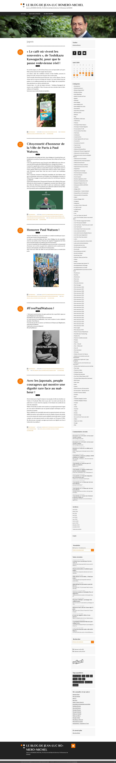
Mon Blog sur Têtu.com (78, 719)
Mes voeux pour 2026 (79, 325)
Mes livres (75, 700)
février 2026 (75, 521)
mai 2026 (75, 515)
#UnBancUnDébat (78, 92)
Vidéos (75, 418)
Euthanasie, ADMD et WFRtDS (81, 185)
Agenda (75, 98)
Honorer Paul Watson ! (43, 230)
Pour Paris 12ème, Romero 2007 (81, 376)
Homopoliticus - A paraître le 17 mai (81, 723)
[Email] (84, 53)
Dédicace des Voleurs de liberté (81, 164)
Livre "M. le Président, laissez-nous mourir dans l (83, 218)
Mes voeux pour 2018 (79, 311)
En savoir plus (74, 761)
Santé (75, 384)
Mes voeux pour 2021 (79, 315)
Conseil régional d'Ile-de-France (81, 139)
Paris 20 (76, 348)
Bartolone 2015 (77, 112)
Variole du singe (77, 414)
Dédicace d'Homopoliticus (80, 149)
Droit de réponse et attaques (80, 172)
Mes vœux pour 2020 (79, 329)
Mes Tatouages (77, 285)
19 (83, 73)
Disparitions (77, 168)
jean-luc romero (46, 428)
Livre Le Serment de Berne (80, 231)
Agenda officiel (76, 694)
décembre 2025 (76, 525)
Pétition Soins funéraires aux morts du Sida (83, 366)
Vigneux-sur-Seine (78, 421)
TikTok (75, 406)
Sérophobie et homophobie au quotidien (81, 704)
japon (44, 133)
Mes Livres (76, 279)
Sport (75, 396)
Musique (76, 339)
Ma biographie (48, 13)
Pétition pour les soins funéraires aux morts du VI (82, 363)
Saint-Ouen (76, 382)
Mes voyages (77, 327)
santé (87, 676)
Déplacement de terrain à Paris (81, 166)
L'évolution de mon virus (79, 245)
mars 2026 (75, 519)
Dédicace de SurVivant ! (79, 162)
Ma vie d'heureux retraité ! (80, 251)
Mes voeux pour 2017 (79, 309)
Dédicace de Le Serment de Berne (81, 153)
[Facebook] (74, 53)
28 (89, 75)
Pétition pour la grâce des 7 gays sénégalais (81, 360)
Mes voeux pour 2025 (79, 323)
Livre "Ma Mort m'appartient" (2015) (82, 220)
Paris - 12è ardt (77, 344)
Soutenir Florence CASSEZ (80, 392)
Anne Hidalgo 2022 (78, 104)
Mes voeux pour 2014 (79, 303)
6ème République (78, 94)
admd (80, 679)
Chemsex (76, 122)
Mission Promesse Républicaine (81, 331)
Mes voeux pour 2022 (79, 317)
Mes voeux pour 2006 (79, 287)
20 (86, 73)
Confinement (77, 135)
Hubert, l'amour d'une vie (78, 702)
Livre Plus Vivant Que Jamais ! (80, 237)
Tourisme (76, 408)
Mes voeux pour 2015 (79, 305)
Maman (75, 259)
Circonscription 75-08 (79, 128)
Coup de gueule (77, 147)
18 (80, 73)
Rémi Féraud (77, 380)
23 (74, 75)
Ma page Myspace (77, 710)
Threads (76, 402)
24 (77, 75)
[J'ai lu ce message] (114, 761)
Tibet (75, 404)
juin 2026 (75, 513)
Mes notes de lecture (52, 131)
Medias (75, 261)
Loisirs (75, 239)
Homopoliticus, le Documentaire (81, 193)
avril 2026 (75, 517)
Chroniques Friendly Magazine (81, 126)
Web (75, 425)
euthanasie (75, 685)
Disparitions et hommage (47, 427)
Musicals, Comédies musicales (80, 337)
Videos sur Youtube (77, 713)
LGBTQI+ (76, 211)
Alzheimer (76, 100)
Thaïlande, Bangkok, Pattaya (80, 400)
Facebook (76, 187)
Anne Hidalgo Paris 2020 (79, 106)
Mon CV (74, 698)
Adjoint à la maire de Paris (47, 214)
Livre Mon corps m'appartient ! (81, 235)
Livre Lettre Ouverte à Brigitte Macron (82, 233)
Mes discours (77, 272)
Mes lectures (45, 131)
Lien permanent (32, 131)
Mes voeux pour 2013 (79, 301)
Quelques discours (77, 706)
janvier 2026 (75, 523)
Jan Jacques (75, 435)
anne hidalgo (30, 219)
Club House (76, 132)
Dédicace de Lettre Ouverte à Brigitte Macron (82, 156)
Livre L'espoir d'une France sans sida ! (82, 228)
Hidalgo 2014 (77, 189)
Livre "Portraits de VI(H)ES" (80, 222)
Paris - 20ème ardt (78, 346)
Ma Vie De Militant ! (78, 253)
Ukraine (75, 412)
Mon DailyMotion (77, 708)
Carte (74, 536)
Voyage (75, 423)
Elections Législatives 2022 (80, 178)
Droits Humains (51, 216)
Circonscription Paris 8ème (80, 130)
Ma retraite (76, 249)
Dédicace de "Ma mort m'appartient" (82, 151)
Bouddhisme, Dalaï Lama (79, 118)
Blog (75, 116)
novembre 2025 (76, 527)
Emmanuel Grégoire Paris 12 (80, 183)
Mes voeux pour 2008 (79, 291)
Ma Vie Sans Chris (78, 255)
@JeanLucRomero (77, 45)
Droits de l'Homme (44, 216)
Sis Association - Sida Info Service (81, 390)
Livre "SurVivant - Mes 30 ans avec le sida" (83, 224)
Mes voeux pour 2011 (79, 297)
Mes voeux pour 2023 (79, 319)
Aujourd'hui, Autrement (79, 110)
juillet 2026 (75, 511)
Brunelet (75, 448)
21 (89, 73)
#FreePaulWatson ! (40, 308)
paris (34, 219)
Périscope (76, 352)
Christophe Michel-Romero (80, 124)
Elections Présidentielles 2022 (81, 180)
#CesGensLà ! (77, 86)
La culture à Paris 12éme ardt (80, 205)
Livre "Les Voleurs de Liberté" (80, 215)
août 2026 (75, 509)
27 (86, 75)
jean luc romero (88, 682)
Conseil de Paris (77, 137)
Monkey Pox (77, 335)
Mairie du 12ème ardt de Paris (80, 257)
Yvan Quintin (76, 463)
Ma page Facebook (77, 712)
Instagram (76, 201)
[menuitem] (24, 13)
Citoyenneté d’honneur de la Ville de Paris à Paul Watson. (46, 147)
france (83, 676)
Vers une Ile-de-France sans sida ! (81, 416)
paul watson (51, 217)
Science (75, 386)
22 (92, 73)
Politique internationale (39, 217)
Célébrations (77, 120)
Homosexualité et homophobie (81, 195)
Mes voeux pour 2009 (79, 293)
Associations (37, 216)
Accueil (23, 13)
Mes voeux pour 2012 (79, 299)
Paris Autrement (58, 216)
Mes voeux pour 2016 (79, 307)
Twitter (75, 410)
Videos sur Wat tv (77, 715)
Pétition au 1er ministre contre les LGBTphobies (81, 356)
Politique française (42, 296)
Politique (75, 679)
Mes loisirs (76, 281)
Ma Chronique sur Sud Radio (80, 247)
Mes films (76, 274)
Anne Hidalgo (56, 214)
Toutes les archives (77, 529)
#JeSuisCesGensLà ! (78, 88)
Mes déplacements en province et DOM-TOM (82, 270)
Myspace (76, 341)
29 (92, 75)
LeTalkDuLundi (77, 209)
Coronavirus (77, 141)
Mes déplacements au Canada (80, 267)
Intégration (76, 203)
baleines (51, 370)
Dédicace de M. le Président (80, 158)
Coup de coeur (77, 145)
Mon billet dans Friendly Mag (80, 333)
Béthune (76, 114)
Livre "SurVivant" (78, 226)
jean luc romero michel (37, 133)
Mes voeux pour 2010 (79, 295)
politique (53, 428)
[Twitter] (79, 53)
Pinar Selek (76, 368)
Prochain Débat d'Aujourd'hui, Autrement (83, 378)
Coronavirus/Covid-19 (79, 143)
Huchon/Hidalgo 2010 (79, 199)
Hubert (75, 197)
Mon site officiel (34, 13)
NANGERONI (76, 455)
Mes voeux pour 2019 (79, 313)
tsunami (57, 428)
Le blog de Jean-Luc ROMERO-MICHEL (55, 5)
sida (91, 676)
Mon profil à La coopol (78, 721)
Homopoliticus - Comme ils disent (81, 191)
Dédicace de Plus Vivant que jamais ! (82, 160)
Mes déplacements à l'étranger (81, 265)
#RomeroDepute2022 (79, 90)
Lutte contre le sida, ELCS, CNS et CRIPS (83, 241)
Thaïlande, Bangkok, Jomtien (80, 398)
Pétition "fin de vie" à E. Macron (81, 354)
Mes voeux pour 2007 (79, 289)
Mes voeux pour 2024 (79, 321)
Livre (75, 213)
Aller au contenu (4, 1)
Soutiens (76, 394)
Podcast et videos (78, 370)
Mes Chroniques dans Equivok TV (81, 263)
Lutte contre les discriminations (81, 243)
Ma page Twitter (76, 717)
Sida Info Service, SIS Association (81, 388)
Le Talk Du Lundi (77, 207)
